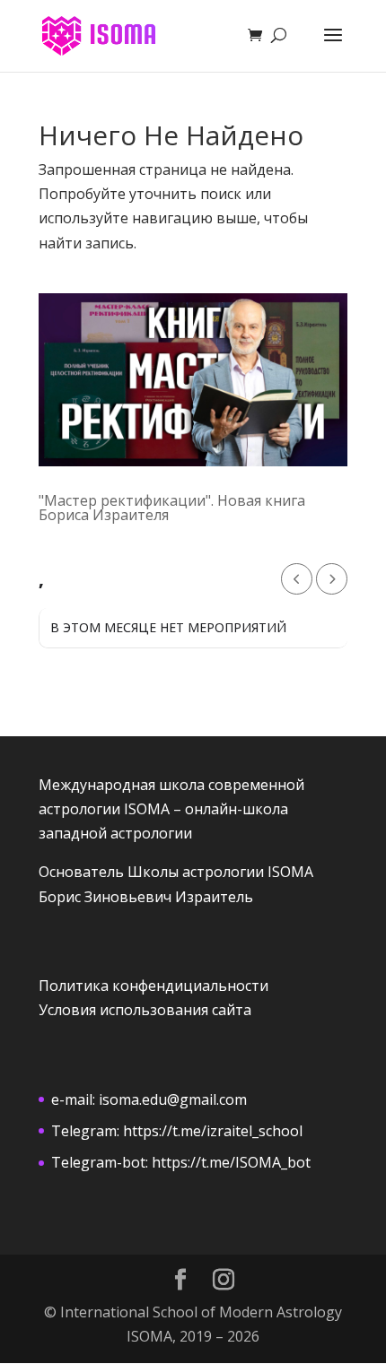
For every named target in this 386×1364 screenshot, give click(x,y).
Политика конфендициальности (153, 985)
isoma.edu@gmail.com (173, 1099)
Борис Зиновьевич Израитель (146, 897)
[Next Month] (331, 579)
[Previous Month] (296, 579)
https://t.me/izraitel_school (213, 1131)
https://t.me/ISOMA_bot (231, 1162)
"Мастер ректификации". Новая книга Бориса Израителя (172, 508)
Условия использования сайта (145, 1010)
